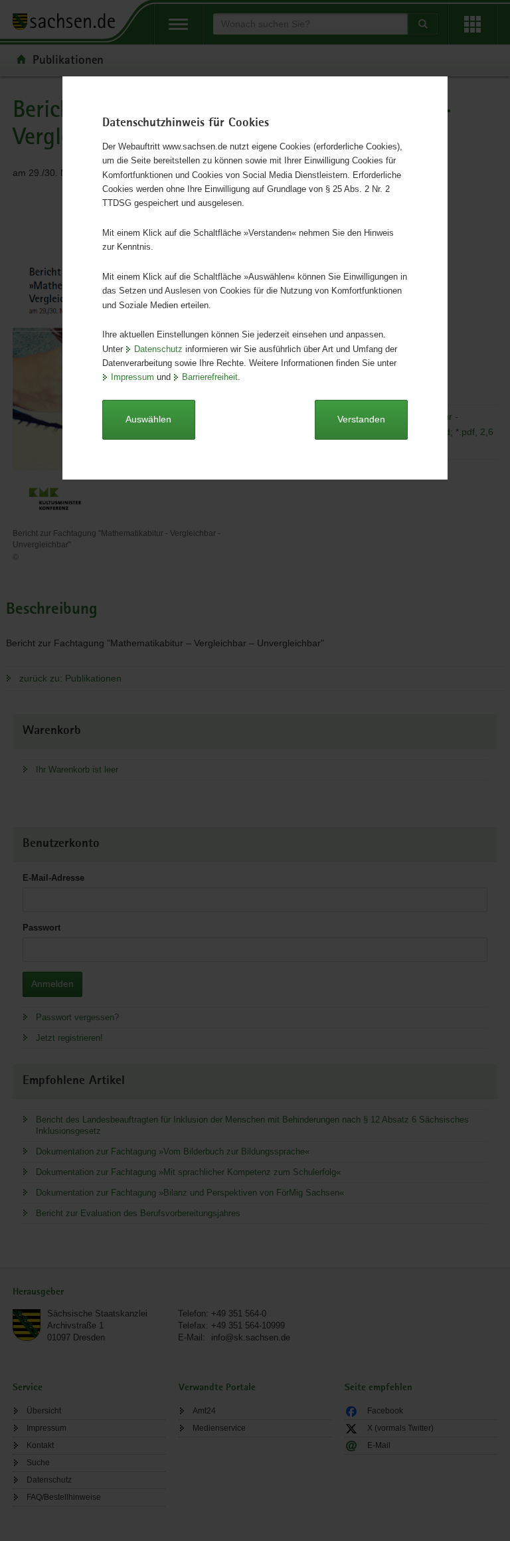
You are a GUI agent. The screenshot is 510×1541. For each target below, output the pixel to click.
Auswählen (148, 419)
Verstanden (361, 419)
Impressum (132, 377)
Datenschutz (158, 349)
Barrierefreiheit (210, 377)
